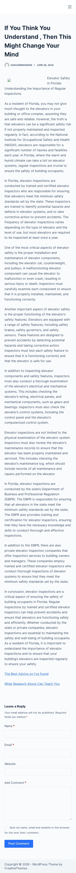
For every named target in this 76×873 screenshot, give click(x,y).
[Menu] (70, 7)
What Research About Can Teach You (32, 684)
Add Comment (15, 783)
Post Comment (18, 843)
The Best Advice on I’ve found (26, 674)
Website (10, 764)
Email (9, 745)
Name (9, 726)
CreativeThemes (15, 868)
